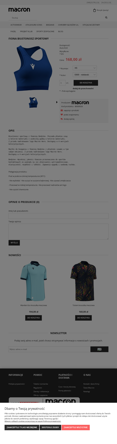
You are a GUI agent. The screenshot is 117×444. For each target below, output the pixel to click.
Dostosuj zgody (50, 427)
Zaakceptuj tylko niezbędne (22, 427)
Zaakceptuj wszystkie (76, 427)
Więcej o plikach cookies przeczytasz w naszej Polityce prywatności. (33, 421)
